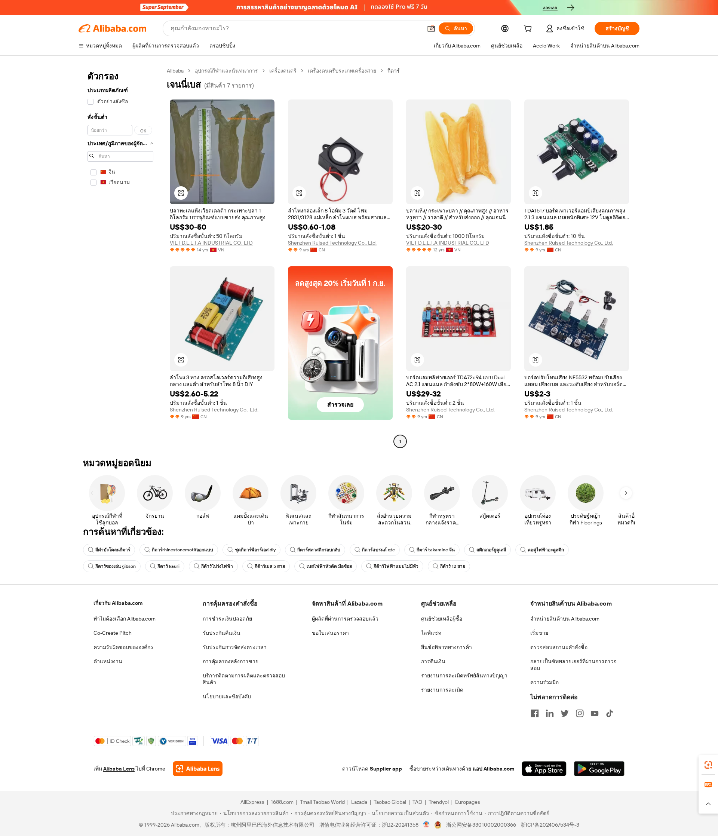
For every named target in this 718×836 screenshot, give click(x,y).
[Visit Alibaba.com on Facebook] (534, 713)
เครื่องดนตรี (283, 71)
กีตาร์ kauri (168, 566)
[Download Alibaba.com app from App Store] (544, 768)
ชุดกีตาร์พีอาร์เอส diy (255, 549)
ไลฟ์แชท (431, 633)
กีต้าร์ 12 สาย (452, 566)
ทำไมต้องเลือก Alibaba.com (124, 619)
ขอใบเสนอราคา (330, 633)
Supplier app (386, 769)
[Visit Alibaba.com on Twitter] (564, 713)
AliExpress (252, 802)
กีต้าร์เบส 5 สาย (270, 566)
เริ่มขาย (539, 633)
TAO (417, 802)
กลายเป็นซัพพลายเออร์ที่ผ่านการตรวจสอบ (573, 664)
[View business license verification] (426, 825)
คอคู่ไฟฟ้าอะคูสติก (546, 549)
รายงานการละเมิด (442, 690)
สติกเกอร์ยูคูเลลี (491, 549)
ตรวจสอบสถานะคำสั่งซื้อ (558, 647)
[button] (431, 28)
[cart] (529, 30)
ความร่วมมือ (544, 682)
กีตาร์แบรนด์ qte (378, 549)
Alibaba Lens (119, 769)
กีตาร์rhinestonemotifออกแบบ (182, 549)
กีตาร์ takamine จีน (436, 549)
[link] (708, 765)
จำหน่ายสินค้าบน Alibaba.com (564, 619)
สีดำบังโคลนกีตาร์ (112, 549)
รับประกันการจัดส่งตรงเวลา (235, 647)
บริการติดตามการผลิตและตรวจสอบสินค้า (244, 679)
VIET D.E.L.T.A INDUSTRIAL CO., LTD (211, 243)
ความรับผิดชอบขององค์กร (123, 647)
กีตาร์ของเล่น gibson (115, 566)
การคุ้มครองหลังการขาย (230, 661)
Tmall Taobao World (322, 802)
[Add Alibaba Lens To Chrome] (198, 768)
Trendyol (439, 802)
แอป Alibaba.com (493, 769)
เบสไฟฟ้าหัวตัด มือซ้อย (329, 566)
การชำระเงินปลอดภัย (227, 619)
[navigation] (120, 257)
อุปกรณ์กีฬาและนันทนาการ (226, 71)
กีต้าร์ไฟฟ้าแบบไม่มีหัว (396, 566)
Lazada (359, 802)
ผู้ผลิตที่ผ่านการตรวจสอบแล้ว (345, 619)
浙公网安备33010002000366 (481, 825)
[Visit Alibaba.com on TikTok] (609, 713)
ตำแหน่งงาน (107, 661)
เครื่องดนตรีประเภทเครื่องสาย (342, 71)
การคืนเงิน (433, 661)
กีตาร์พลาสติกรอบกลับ (318, 549)
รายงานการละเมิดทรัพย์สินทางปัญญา (464, 676)
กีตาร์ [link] (393, 71)
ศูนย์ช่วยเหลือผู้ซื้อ (441, 619)
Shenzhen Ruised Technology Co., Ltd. (332, 243)
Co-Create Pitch (112, 633)
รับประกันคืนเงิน (221, 633)
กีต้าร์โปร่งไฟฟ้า (217, 566)
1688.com (282, 802)
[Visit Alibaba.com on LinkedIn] (549, 713)
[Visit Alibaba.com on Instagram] (579, 713)
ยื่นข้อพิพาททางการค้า (446, 647)
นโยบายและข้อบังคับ (227, 696)
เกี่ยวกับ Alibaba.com (117, 603)
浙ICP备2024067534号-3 (550, 825)
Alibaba (175, 71)
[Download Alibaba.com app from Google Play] (599, 768)
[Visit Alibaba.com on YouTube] (594, 713)
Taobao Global (390, 802)
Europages (467, 802)
